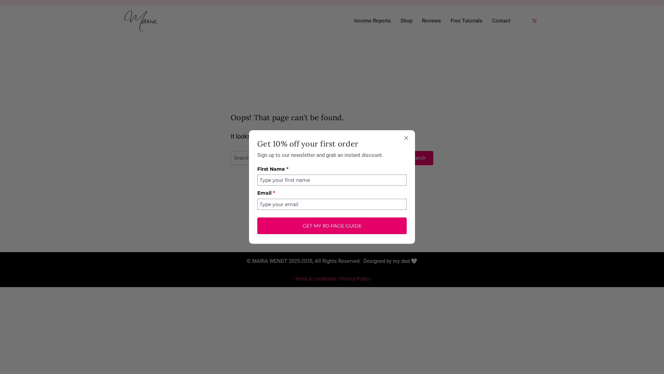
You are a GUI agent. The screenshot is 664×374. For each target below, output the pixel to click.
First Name (272, 169)
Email (266, 193)
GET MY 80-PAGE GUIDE (332, 226)
